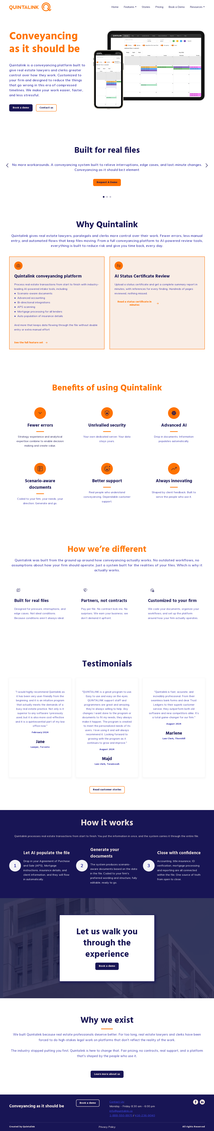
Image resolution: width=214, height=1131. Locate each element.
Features (129, 6)
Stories (146, 6)
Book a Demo (177, 6)
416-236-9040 (145, 1115)
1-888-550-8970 (121, 1115)
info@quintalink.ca (121, 1111)
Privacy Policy (107, 1127)
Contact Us (117, 1101)
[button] (21, 107)
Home (115, 6)
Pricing (159, 6)
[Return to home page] (30, 6)
